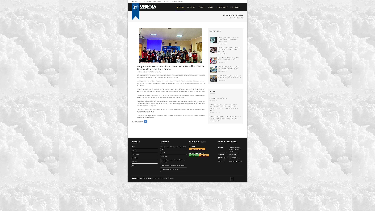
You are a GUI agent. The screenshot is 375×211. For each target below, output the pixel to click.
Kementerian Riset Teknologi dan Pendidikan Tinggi (173, 148)
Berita (133, 147)
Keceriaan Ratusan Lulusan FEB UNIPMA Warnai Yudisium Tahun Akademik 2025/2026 (229, 49)
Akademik (202, 7)
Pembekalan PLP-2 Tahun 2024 (218, 98)
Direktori (173, 1)
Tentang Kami (191, 7)
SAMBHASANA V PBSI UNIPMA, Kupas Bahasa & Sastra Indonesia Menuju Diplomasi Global (228, 39)
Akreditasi (180, 1)
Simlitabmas (157, 1)
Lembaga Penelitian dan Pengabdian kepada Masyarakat (173, 161)
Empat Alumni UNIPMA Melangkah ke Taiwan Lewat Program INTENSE (228, 59)
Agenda (134, 150)
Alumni (134, 165)
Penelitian (135, 158)
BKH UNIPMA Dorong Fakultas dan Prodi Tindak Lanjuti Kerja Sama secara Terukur (229, 77)
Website (135, 1)
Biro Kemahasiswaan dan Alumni (169, 169)
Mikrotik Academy (222, 7)
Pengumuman (136, 154)
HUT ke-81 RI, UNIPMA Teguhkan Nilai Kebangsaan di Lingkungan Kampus (228, 68)
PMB (167, 1)
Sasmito (144, 72)
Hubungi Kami (235, 7)
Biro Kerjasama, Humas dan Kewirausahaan (172, 166)
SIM (140, 1)
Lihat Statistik (146, 178)
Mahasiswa (135, 161)
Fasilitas (210, 7)
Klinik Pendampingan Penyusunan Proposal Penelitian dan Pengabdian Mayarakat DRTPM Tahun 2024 (225, 117)
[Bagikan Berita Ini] (145, 121)
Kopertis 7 (150, 1)
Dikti (144, 1)
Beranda (181, 7)
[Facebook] (232, 179)
